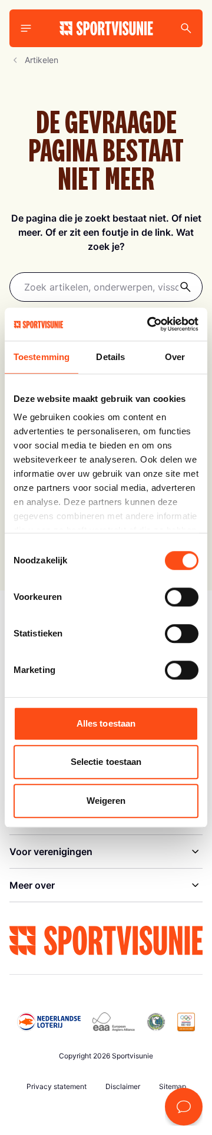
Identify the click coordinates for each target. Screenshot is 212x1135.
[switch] (181, 597)
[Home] (106, 28)
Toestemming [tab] (41, 357)
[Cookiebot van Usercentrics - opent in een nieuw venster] (149, 324)
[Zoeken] (185, 287)
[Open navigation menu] (26, 28)
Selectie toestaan (106, 762)
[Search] (186, 28)
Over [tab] (175, 357)
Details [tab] (110, 357)
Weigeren (106, 801)
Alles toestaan (106, 723)
